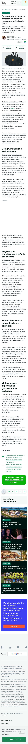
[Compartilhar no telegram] (16, 491)
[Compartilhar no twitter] (20, 491)
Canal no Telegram (21, 47)
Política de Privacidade (6, 720)
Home (3, 9)
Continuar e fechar (14, 739)
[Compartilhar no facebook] (12, 491)
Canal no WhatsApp (9, 47)
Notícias (8, 9)
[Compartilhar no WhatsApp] (24, 491)
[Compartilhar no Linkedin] (8, 491)
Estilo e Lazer (15, 9)
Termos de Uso (4, 723)
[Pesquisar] (19, 3)
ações (12, 108)
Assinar (14, 626)
